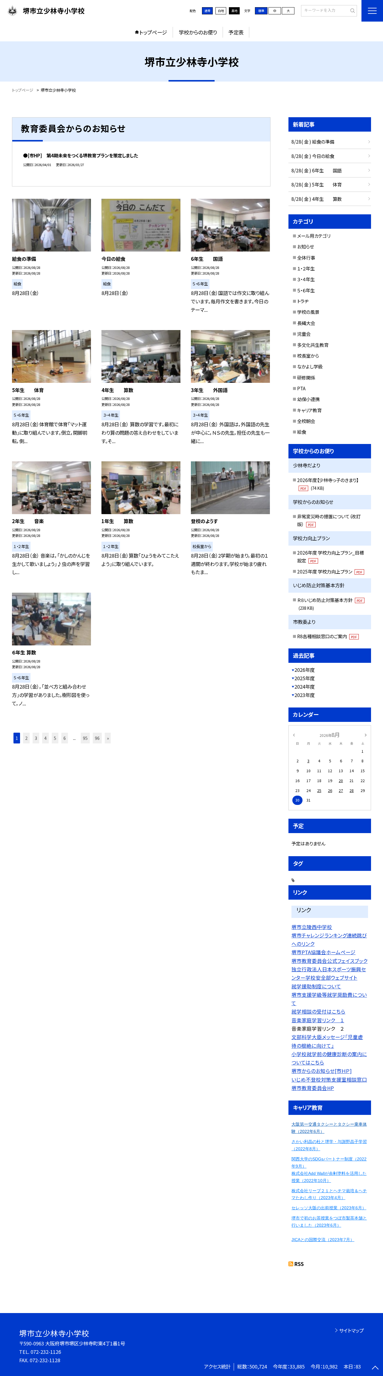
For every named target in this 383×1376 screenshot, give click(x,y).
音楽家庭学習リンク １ (317, 1020)
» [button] (108, 738)
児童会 (304, 333)
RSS (299, 1263)
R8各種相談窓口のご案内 (327, 636)
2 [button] (26, 738)
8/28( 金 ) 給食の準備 (312, 141)
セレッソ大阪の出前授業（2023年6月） (328, 1207)
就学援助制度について (316, 986)
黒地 (234, 10)
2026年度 (304, 669)
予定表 (236, 32)
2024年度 (304, 686)
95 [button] (85, 738)
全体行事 (306, 257)
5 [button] (55, 738)
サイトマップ (351, 1330)
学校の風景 (308, 311)
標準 (261, 10)
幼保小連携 (308, 399)
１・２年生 (306, 268)
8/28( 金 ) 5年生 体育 (316, 184)
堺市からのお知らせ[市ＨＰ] (321, 1070)
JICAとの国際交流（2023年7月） (322, 1239)
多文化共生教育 (313, 344)
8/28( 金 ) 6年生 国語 (316, 170)
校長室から (308, 355)
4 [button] (45, 738)
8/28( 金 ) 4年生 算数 (316, 198)
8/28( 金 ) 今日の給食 (312, 156)
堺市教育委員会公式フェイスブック (329, 960)
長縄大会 (306, 323)
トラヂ (302, 301)
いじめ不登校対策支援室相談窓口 (329, 1079)
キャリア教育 (309, 410)
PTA (301, 388)
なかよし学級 (310, 366)
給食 (301, 431)
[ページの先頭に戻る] (375, 1368)
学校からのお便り (198, 32)
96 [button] (97, 738)
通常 (207, 10)
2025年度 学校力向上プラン (329, 571)
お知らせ (305, 246)
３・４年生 (306, 279)
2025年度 (304, 678)
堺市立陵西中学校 (311, 927)
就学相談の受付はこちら (318, 1011)
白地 (221, 10)
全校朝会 (306, 421)
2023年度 (304, 694)
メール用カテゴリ (313, 235)
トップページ (153, 32)
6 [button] (64, 738)
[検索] (351, 10)
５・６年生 (306, 290)
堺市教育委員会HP (312, 1088)
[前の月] (294, 734)
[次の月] (366, 734)
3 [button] (36, 738)
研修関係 (306, 377)
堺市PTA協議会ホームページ (323, 952)
